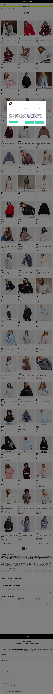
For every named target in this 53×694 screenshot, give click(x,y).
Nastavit (13, 122)
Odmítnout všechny (29, 122)
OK (39, 122)
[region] (26, 113)
